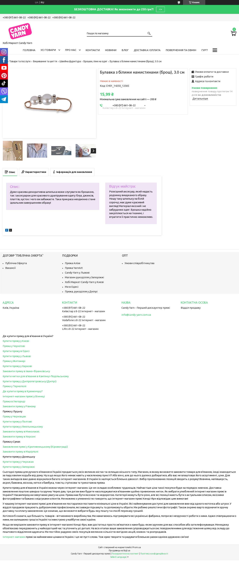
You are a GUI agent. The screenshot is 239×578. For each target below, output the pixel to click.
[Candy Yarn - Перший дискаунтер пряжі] (20, 30)
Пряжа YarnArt (74, 267)
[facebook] (6, 230)
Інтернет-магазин (14, 536)
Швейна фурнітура (70, 61)
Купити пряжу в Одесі (16, 351)
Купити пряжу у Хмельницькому (23, 426)
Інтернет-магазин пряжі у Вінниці (24, 396)
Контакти (93, 50)
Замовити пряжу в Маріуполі (20, 451)
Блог (125, 50)
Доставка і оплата (147, 50)
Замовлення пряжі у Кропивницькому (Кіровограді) (35, 446)
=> (160, 9)
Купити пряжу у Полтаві (17, 421)
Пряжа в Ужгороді (14, 401)
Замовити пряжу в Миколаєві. (21, 431)
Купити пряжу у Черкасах (18, 461)
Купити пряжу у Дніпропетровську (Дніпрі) (29, 381)
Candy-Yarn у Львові (77, 272)
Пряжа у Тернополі (14, 386)
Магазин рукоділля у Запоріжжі (84, 277)
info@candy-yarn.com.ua (136, 314)
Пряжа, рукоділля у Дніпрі (81, 291)
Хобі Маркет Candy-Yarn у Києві (84, 282)
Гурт (204, 50)
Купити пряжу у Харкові (17, 366)
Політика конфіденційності (154, 553)
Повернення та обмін (181, 50)
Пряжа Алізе (72, 263)
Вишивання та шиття (45, 61)
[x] (10, 230)
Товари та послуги (19, 61)
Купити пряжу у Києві (16, 340)
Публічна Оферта (16, 263)
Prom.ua (136, 547)
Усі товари (48, 49)
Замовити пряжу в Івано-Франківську (26, 371)
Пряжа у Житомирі (14, 361)
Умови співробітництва (139, 263)
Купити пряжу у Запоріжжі (19, 466)
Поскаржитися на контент (125, 553)
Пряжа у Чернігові (14, 345)
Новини (110, 50)
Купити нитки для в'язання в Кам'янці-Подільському (36, 376)
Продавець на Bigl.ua (119, 550)
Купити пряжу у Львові (17, 356)
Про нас (70, 49)
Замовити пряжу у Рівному (19, 406)
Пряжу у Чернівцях (14, 416)
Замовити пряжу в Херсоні (19, 436)
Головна (29, 50)
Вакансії (10, 267)
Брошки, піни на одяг (95, 61)
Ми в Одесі (71, 286)
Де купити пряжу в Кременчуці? (23, 391)
